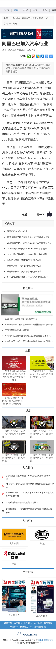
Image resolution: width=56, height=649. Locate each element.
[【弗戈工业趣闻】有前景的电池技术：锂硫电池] (42, 447)
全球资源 (48, 623)
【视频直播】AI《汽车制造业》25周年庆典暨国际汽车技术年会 (41, 374)
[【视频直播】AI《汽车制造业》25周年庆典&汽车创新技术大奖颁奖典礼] (14, 363)
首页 (6, 10)
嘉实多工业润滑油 (30, 18)
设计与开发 (14, 615)
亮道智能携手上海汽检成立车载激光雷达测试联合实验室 (29, 511)
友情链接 (14, 627)
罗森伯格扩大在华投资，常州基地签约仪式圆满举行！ (28, 477)
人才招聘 (38, 623)
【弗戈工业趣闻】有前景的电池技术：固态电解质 (13, 458)
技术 (25, 10)
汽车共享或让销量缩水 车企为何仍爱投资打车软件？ (29, 277)
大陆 (13, 18)
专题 (44, 10)
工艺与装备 (42, 616)
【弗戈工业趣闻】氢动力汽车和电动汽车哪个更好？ (13, 434)
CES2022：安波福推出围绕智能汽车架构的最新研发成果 (30, 486)
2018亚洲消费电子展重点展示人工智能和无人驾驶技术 (29, 237)
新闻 (16, 10)
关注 (35, 10)
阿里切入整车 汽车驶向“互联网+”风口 (24, 260)
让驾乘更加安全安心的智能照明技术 (22, 502)
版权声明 (8, 623)
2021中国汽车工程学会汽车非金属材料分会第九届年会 (29, 324)
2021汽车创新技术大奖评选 (17, 330)
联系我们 (28, 623)
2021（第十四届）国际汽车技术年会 (21, 319)
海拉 (41, 18)
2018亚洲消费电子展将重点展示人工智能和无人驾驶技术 (29, 243)
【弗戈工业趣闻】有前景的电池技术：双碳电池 (41, 434)
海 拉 (42, 543)
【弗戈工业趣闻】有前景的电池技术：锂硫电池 (41, 458)
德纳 (18, 18)
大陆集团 (14, 543)
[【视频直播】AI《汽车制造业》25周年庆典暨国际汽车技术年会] (42, 363)
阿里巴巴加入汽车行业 (17, 231)
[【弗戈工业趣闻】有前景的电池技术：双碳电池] (42, 423)
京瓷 (6, 24)
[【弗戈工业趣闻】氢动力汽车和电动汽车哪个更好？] (14, 423)
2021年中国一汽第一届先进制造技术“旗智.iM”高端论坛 (29, 341)
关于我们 (18, 623)
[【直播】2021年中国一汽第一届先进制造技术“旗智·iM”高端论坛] (14, 389)
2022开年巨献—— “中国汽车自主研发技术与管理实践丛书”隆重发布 (30, 494)
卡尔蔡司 (13, 24)
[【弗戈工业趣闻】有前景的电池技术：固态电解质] (14, 447)
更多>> (5, 349)
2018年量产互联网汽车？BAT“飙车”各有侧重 (27, 249)
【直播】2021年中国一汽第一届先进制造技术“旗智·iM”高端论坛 (13, 401)
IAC (46, 18)
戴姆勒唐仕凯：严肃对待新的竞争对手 (24, 272)
